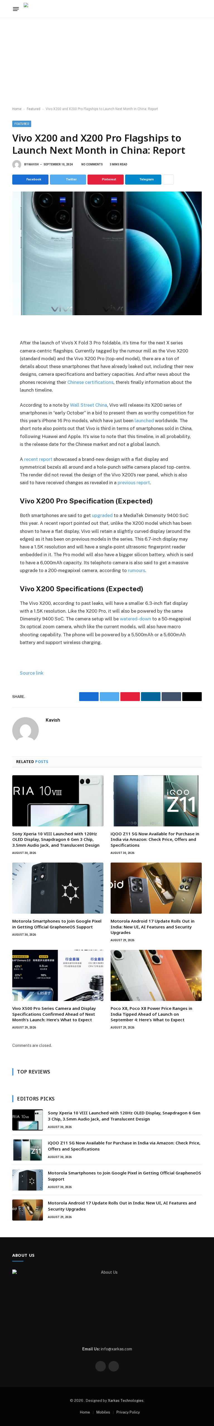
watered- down (135, 619)
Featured (33, 109)
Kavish (33, 164)
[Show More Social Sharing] (168, 180)
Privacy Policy (128, 1412)
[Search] (190, 9)
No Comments (92, 164)
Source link (31, 673)
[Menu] (16, 9)
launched (144, 420)
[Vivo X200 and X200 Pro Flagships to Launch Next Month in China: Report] (107, 253)
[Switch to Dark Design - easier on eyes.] (199, 8)
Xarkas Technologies (126, 1400)
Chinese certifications (90, 382)
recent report (38, 459)
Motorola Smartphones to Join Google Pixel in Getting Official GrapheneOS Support (56, 923)
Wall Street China (88, 405)
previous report (134, 482)
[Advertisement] (107, 62)
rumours (136, 570)
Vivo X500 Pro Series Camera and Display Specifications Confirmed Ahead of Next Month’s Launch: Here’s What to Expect (54, 1013)
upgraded (102, 515)
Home (16, 109)
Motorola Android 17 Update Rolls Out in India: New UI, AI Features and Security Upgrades (152, 926)
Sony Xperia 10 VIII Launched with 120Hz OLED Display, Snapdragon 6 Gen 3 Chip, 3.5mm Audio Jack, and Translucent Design (55, 839)
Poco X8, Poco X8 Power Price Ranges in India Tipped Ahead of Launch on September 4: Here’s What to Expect (151, 1013)
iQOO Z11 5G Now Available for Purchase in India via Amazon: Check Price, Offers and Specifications (155, 839)
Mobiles (103, 1412)
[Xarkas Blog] (40, 9)
